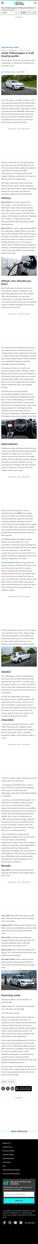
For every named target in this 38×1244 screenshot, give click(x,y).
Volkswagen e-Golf (8, 205)
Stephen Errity (9, 72)
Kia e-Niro (24, 630)
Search (35, 3)
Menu (2, 3)
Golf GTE (20, 111)
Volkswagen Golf (11, 100)
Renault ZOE (10, 562)
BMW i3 (20, 513)
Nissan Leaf (9, 539)
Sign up (19, 1201)
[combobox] (2, 12)
